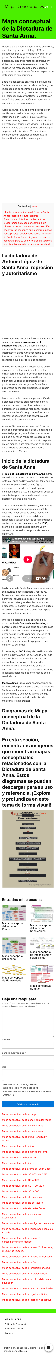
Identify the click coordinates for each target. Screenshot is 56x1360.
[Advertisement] (28, 171)
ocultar (34, 206)
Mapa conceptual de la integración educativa (26, 1299)
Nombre (7, 1039)
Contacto (9, 1333)
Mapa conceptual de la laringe (18, 1146)
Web (4, 1067)
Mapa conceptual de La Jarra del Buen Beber (26, 1168)
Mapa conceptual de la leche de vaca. (22, 1131)
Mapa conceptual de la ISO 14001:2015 (23, 1185)
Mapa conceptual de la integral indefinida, (25, 1294)
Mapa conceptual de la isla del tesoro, (22, 1202)
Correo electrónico (14, 1053)
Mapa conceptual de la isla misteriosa (22, 1197)
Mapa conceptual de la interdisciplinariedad (26, 1268)
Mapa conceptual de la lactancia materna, (25, 1151)
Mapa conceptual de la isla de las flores (23, 1208)
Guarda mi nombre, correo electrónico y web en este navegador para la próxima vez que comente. (27, 1089)
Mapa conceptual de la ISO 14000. (21, 1191)
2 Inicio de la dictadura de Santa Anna (24, 219)
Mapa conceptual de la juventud (19, 1157)
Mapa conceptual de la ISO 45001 (20, 1180)
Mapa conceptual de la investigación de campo (28, 1223)
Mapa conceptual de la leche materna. (23, 1125)
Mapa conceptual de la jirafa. (18, 1163)
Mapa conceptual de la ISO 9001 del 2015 (24, 1174)
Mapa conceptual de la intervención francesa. (27, 1256)
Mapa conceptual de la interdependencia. (25, 1273)
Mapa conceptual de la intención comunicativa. (28, 1288)
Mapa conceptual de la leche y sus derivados (26, 1119)
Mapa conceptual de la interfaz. (19, 1262)
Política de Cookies (14, 1328)
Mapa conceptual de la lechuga (19, 1114)
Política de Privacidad (15, 1324)
